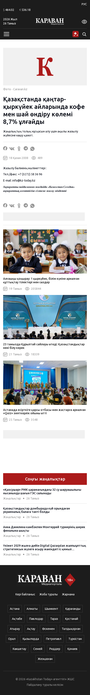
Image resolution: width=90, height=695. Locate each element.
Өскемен (48, 628)
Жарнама (68, 594)
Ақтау (31, 628)
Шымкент (51, 608)
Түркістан (75, 638)
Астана (14, 608)
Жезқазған (45, 659)
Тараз (54, 618)
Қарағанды (72, 608)
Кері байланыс (25, 594)
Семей (37, 649)
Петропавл (53, 638)
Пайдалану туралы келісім (45, 684)
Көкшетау (19, 649)
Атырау (15, 628)
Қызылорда (31, 638)
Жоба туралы (48, 594)
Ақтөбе (17, 618)
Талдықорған (71, 628)
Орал (11, 638)
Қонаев (72, 649)
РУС (84, 4)
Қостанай (71, 618)
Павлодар (36, 618)
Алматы (32, 608)
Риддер (54, 649)
